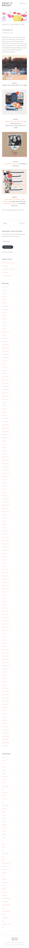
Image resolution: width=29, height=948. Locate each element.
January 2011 (5, 653)
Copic (3, 783)
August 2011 (5, 630)
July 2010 (4, 672)
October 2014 (5, 508)
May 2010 (4, 678)
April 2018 (4, 373)
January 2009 (5, 729)
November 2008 (5, 736)
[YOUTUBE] (16, 939)
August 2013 (5, 553)
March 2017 (5, 415)
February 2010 (5, 688)
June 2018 (4, 367)
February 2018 (5, 380)
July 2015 (4, 479)
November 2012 (5, 582)
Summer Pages (5, 272)
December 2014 (5, 502)
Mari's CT (4, 844)
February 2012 (5, 611)
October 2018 (5, 354)
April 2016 (4, 450)
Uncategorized (5, 917)
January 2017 (5, 421)
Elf (2, 789)
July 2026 (4, 290)
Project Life (4, 872)
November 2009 (5, 697)
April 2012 (4, 604)
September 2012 (5, 588)
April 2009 (4, 720)
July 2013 (4, 556)
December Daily (5, 786)
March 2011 (5, 646)
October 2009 (5, 701)
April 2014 (4, 527)
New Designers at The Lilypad (8, 262)
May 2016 (4, 447)
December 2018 (5, 348)
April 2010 (4, 681)
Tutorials (4, 914)
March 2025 (5, 322)
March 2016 (5, 453)
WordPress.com (20, 944)
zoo (2, 927)
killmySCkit (4, 824)
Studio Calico (5, 895)
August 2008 (5, 746)
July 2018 (4, 364)
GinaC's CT (4, 799)
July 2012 (4, 595)
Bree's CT (4, 773)
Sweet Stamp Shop (6, 898)
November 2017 (5, 389)
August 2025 (5, 312)
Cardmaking (5, 776)
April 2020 (4, 328)
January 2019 (5, 344)
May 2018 (4, 370)
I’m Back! (7, 30)
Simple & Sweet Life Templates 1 (14, 121)
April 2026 (4, 299)
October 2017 (5, 392)
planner (3, 860)
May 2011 (4, 640)
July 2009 (4, 710)
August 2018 (5, 360)
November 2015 (5, 466)
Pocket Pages (5, 266)
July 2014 (4, 518)
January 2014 (5, 537)
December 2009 (5, 694)
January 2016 (5, 460)
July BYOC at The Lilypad (7, 275)
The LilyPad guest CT (6, 905)
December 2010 (5, 656)
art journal (4, 766)
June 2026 (4, 293)
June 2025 (4, 315)
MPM (3, 850)
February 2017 (5, 418)
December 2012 (5, 579)
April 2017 (4, 412)
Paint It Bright (7, 4)
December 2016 (5, 425)
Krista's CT (4, 827)
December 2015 (5, 463)
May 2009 (4, 717)
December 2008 (5, 733)
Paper (3, 856)
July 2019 (4, 335)
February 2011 (5, 649)
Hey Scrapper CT (5, 805)
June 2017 (4, 405)
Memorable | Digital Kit (11, 163)
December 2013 (5, 540)
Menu (24, 3)
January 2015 (5, 498)
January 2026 (5, 309)
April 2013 (4, 566)
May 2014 (4, 524)
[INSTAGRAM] (12, 939)
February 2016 (5, 457)
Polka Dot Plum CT (6, 863)
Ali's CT (3, 757)
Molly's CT (4, 847)
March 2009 (5, 723)
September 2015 (5, 473)
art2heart (4, 770)
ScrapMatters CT (6, 882)
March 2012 (5, 608)
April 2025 (4, 319)
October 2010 (5, 662)
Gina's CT (4, 795)
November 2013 (5, 543)
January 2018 (5, 383)
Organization (5, 853)
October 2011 (5, 624)
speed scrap (4, 892)
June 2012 (4, 598)
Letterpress (4, 834)
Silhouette (4, 888)
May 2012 (4, 601)
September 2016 (5, 434)
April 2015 (4, 489)
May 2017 (4, 409)
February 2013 (5, 572)
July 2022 (4, 325)
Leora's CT (4, 831)
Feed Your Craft (5, 792)
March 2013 (5, 569)
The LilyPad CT (5, 901)
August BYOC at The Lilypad (8, 269)
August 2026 (5, 287)
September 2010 (5, 665)
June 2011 (4, 636)
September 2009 (5, 704)
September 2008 (5, 742)
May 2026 (4, 296)
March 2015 (5, 492)
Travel (3, 908)
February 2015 (5, 495)
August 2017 (5, 399)
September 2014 (5, 511)
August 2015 (5, 476)
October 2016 (5, 431)
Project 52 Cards (5, 869)
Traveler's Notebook (6, 911)
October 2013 (5, 547)
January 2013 (5, 575)
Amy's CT (4, 760)
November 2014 (5, 505)
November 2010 (5, 659)
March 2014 (5, 531)
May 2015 (4, 486)
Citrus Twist (4, 779)
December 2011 (5, 617)
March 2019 (5, 338)
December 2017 (5, 386)
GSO (3, 802)
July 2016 (4, 441)
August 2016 (5, 437)
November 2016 (5, 428)
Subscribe (7, 247)
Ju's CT (3, 821)
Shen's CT (4, 885)
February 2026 (5, 306)
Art (2, 763)
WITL (3, 921)
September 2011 (5, 627)
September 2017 (5, 396)
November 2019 (5, 331)
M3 (3, 840)
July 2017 (4, 402)
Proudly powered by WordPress (14, 942)
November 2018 (5, 351)
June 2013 (4, 559)
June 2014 (4, 521)
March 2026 (5, 303)
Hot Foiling (4, 808)
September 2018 (5, 357)
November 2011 (5, 620)
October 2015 (5, 470)
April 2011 (4, 643)
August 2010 (5, 669)
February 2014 (5, 534)
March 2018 (5, 376)
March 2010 (5, 685)
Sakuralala (4, 879)
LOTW (3, 837)
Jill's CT (4, 818)
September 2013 (5, 550)
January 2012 (5, 614)
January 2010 (5, 691)
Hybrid (3, 811)
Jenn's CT (4, 815)
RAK (3, 876)
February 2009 (5, 726)
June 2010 (4, 675)
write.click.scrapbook (6, 924)
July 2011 (4, 633)
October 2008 (5, 739)
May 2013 (4, 563)
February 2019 (5, 341)
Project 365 (4, 866)
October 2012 (5, 585)
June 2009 (4, 713)
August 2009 (5, 707)
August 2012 (5, 592)
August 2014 (5, 514)
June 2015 (4, 482)
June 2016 (4, 444)
